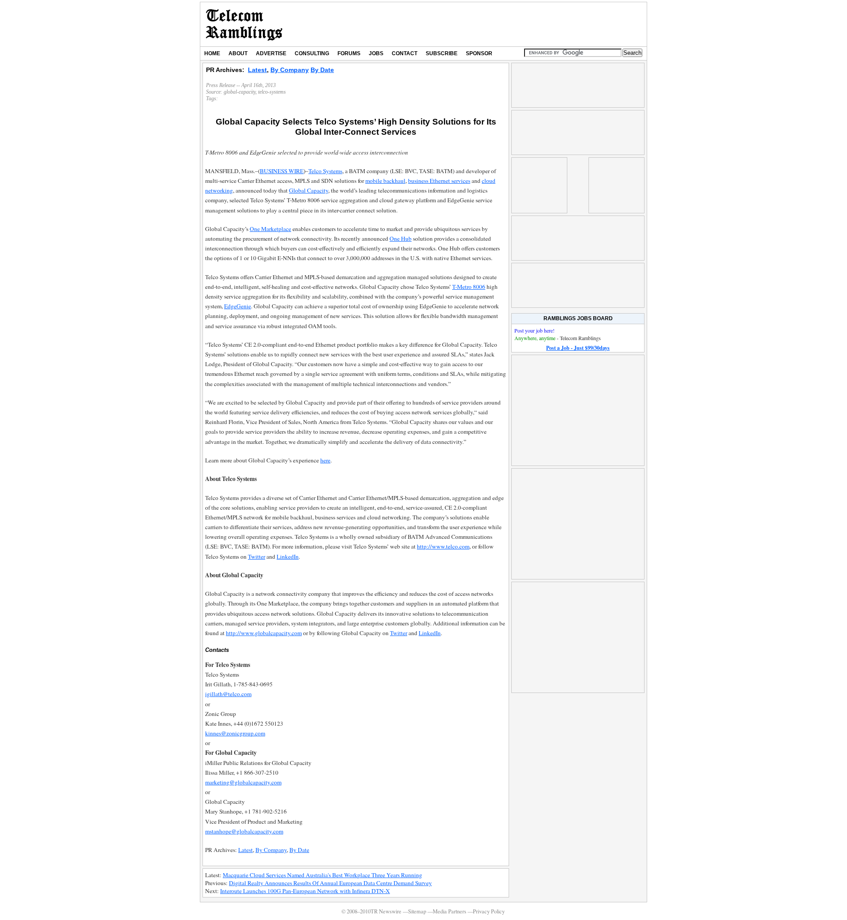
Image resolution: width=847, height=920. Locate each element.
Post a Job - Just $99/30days (578, 348)
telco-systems (272, 92)
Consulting (312, 53)
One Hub (401, 238)
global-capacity (239, 92)
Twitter (256, 556)
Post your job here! (534, 330)
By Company (289, 69)
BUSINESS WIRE (282, 171)
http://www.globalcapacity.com (264, 633)
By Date (322, 69)
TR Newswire (244, 24)
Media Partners (449, 911)
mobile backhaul (385, 181)
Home (212, 53)
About (238, 53)
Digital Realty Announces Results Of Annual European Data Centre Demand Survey (330, 883)
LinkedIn (288, 556)
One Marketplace (270, 229)
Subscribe (441, 53)
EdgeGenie (237, 306)
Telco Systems (325, 171)
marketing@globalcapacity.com (243, 782)
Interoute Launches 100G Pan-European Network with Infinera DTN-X (305, 891)
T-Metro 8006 (468, 287)
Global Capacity (308, 190)
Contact (404, 53)
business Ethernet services (439, 181)
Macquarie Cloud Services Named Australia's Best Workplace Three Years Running (322, 875)
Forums (348, 53)
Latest (257, 69)
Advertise (271, 53)
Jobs (376, 53)
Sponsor (479, 53)
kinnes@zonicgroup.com (235, 733)
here (325, 460)
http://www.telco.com (443, 546)
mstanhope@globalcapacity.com (244, 831)
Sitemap (417, 911)
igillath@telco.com (228, 694)
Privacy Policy (489, 911)
